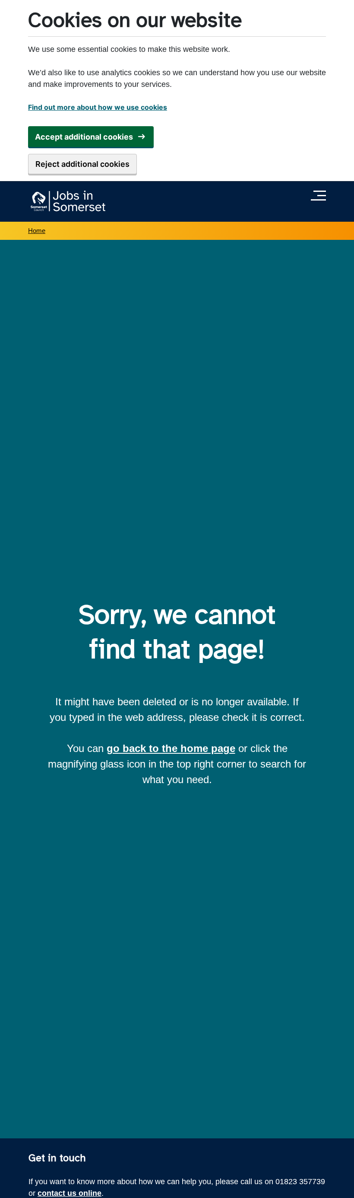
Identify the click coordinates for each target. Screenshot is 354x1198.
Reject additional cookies (82, 164)
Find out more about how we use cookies (97, 107)
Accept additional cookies (84, 136)
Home (36, 230)
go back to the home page (171, 748)
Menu (320, 195)
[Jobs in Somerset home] (66, 201)
